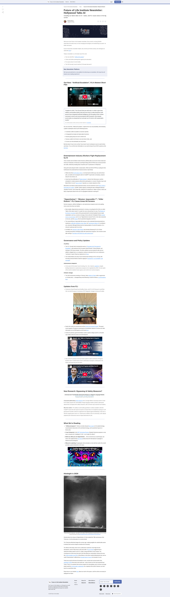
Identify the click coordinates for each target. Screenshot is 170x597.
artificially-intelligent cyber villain (78, 223)
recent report (91, 549)
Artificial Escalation (79, 57)
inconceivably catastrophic (77, 566)
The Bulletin (89, 122)
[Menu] (122, 2)
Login (111, 1)
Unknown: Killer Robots (77, 229)
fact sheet (80, 438)
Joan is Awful (79, 183)
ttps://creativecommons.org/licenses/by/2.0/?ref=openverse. (90, 534)
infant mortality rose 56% (71, 555)
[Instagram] (118, 586)
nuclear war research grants (91, 326)
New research (79, 400)
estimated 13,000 (68, 562)
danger (76, 218)
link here (66, 148)
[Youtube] (107, 586)
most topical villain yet (94, 223)
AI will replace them (77, 172)
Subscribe (117, 1)
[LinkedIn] (104, 586)
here (70, 50)
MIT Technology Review (83, 432)
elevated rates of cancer (86, 557)
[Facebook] (114, 586)
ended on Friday (92, 275)
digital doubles (83, 179)
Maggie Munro (70, 20)
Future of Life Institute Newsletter (70, 6)
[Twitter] (100, 586)
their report (91, 426)
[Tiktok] (111, 586)
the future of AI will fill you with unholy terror (83, 233)
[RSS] (100, 589)
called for (97, 266)
